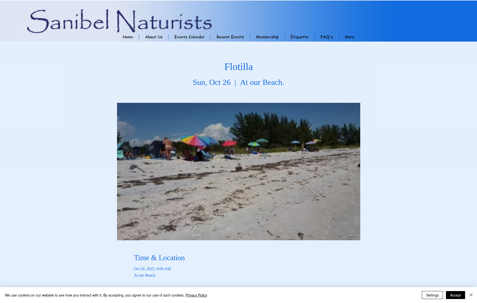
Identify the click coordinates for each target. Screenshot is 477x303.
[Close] (471, 295)
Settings (432, 295)
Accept (455, 295)
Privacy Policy (196, 295)
